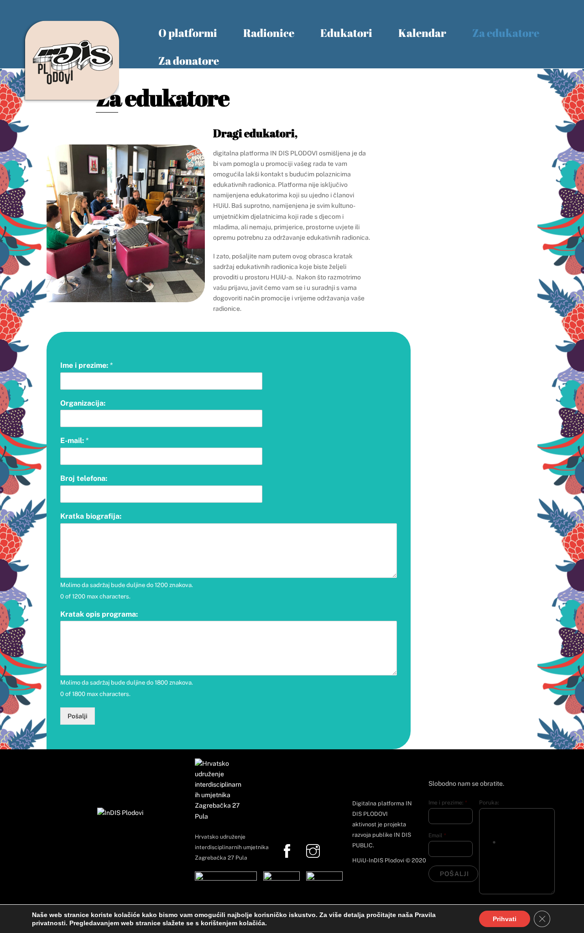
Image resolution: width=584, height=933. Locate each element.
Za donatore (188, 60)
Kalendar (422, 33)
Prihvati (504, 919)
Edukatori (346, 33)
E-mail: (74, 440)
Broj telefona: (83, 478)
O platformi (187, 33)
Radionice (268, 33)
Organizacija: (82, 403)
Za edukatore (505, 33)
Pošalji (78, 716)
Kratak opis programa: (99, 614)
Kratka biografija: (90, 516)
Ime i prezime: (86, 365)
